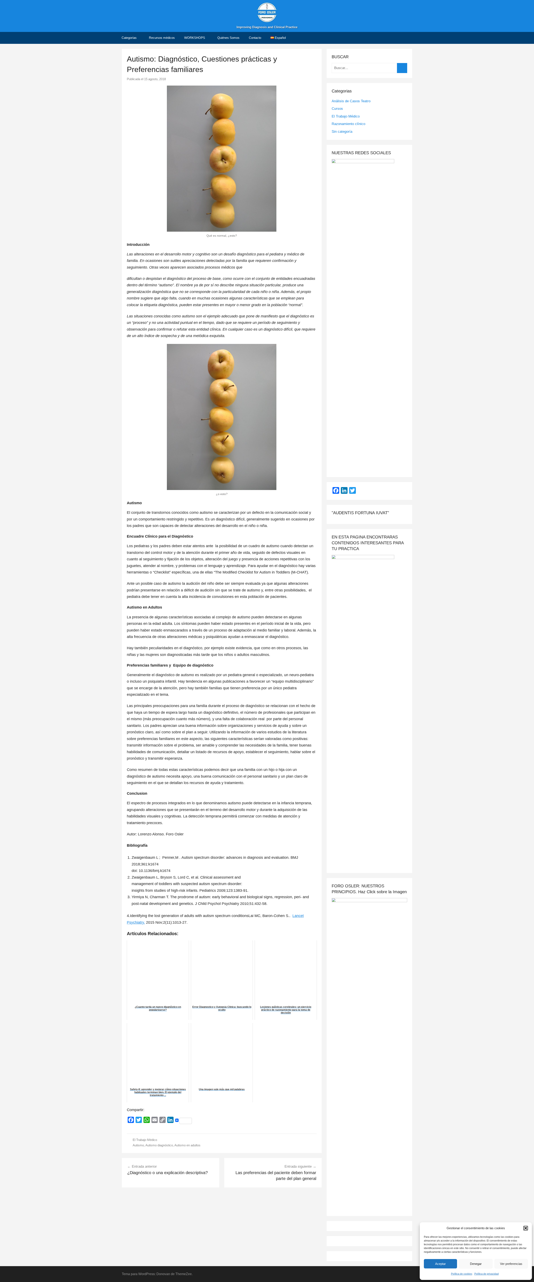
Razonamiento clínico (348, 124)
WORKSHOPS (194, 37)
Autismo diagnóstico (159, 1145)
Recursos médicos (162, 37)
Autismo (138, 1145)
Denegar (476, 1264)
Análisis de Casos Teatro (351, 101)
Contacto (255, 37)
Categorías (129, 37)
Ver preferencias (511, 1264)
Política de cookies (461, 1273)
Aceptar (440, 1264)
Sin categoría (342, 132)
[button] (526, 1228)
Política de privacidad (486, 1273)
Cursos (337, 109)
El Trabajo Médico (145, 1140)
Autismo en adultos (187, 1145)
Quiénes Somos (228, 37)
